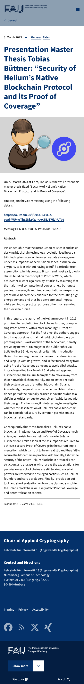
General (36, 37)
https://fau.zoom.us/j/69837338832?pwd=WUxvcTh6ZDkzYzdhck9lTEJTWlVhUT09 (34, 217)
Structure (18, 679)
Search (61, 679)
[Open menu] (77, 9)
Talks (46, 37)
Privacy (23, 609)
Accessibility (40, 609)
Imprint (9, 609)
